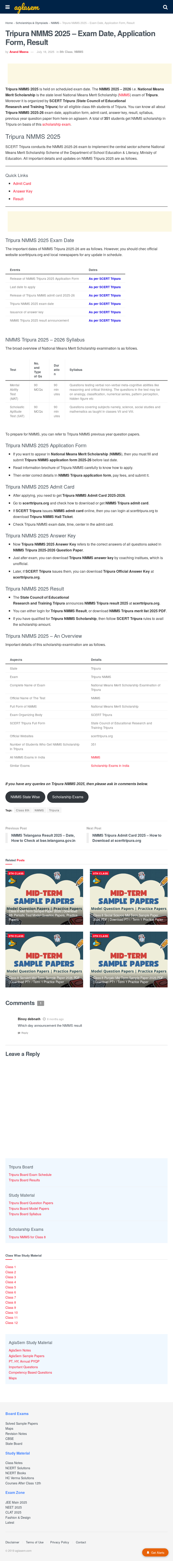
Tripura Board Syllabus (25, 1214)
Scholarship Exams (67, 796)
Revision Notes (16, 1433)
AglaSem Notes (20, 1350)
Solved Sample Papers (21, 1423)
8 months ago (55, 1019)
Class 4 (10, 1282)
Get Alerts (157, 1552)
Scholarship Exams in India (110, 765)
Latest (9, 1522)
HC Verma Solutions (19, 1478)
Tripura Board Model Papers (29, 1208)
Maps (13, 1378)
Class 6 (10, 1292)
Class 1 (10, 1266)
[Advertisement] (90, 74)
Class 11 (11, 1317)
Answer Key (22, 191)
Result (18, 198)
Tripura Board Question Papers (31, 1203)
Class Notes (14, 1462)
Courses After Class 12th (23, 1483)
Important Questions (23, 1367)
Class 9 (10, 1307)
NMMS (55, 23)
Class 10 (11, 1312)
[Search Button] (165, 7)
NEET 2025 (13, 1507)
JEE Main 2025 (16, 1502)
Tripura (54, 810)
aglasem (26, 7)
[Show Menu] (7, 7)
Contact (81, 1542)
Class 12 (11, 1322)
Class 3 (10, 1277)
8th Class (66, 51)
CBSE (9, 1438)
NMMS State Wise (25, 796)
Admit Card (22, 183)
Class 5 (10, 1287)
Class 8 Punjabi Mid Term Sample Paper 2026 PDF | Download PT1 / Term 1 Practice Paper (128, 979)
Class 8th (23, 810)
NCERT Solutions (17, 1468)
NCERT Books (15, 1473)
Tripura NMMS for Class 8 (27, 1237)
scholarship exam (56, 124)
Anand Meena (18, 51)
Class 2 (10, 1272)
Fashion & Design (18, 1517)
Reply (24, 1032)
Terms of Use (34, 1542)
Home (9, 23)
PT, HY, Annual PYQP (24, 1361)
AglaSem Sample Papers (26, 1356)
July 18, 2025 (45, 51)
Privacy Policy (59, 1542)
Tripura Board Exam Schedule (30, 1174)
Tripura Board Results (24, 1180)
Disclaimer (12, 1542)
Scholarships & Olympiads (32, 23)
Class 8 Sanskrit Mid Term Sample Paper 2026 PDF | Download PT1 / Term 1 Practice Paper (44, 979)
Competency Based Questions (30, 1372)
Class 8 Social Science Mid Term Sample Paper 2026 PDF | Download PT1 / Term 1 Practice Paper (128, 917)
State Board (13, 1443)
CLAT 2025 (13, 1512)
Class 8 (10, 1302)
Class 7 (10, 1297)
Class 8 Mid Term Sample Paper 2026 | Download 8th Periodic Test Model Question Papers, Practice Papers (43, 915)
